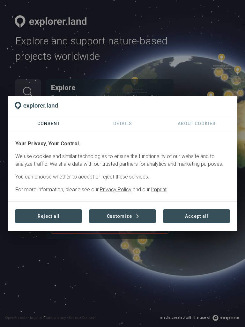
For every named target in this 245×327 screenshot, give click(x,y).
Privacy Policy (115, 189)
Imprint (159, 189)
